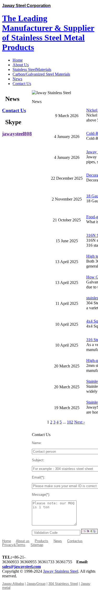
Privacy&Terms (13, 545)
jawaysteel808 (17, 133)
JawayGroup (36, 584)
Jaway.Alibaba (13, 584)
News (58, 541)
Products (41, 541)
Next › (79, 422)
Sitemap (37, 545)
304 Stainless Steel (63, 584)
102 (70, 422)
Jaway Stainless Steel (60, 571)
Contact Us (14, 110)
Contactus (75, 541)
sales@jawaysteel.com (21, 566)
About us (23, 541)
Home (6, 541)
